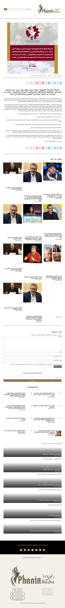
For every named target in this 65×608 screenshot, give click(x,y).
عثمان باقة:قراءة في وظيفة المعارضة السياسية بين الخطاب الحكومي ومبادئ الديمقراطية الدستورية (33, 318)
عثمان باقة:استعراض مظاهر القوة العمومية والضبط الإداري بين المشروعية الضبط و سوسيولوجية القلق (33, 198)
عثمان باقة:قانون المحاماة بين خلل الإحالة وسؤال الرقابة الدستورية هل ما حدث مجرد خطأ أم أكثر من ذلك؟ (53, 235)
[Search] (5, 9)
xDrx (14, 600)
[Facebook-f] (44, 550)
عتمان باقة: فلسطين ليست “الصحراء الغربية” (14, 238)
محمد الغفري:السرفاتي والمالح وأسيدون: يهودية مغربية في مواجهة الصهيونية (54, 277)
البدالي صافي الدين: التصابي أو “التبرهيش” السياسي (13, 269)
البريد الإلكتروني (57, 356)
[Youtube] (32, 550)
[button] (58, 83)
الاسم (60, 351)
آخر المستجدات (40, 76)
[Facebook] (41, 15)
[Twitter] (40, 550)
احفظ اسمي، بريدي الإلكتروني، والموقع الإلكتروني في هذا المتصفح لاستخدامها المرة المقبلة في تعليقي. (35, 364)
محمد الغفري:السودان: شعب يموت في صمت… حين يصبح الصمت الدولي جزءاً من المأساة (52, 195)
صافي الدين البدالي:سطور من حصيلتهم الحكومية (14, 188)
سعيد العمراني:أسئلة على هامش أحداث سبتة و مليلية (33, 277)
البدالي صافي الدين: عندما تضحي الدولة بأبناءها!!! (13, 308)
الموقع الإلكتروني (57, 360)
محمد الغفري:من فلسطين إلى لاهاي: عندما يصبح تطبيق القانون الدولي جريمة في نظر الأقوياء (33, 238)
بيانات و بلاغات (33, 76)
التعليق (59, 336)
